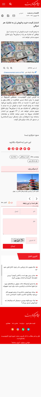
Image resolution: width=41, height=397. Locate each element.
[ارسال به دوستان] (13, 16)
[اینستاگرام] (18, 329)
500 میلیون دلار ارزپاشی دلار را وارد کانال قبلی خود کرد (20, 268)
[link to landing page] (32, 3)
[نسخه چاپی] (2, 16)
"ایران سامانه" (15, 343)
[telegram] (30, 148)
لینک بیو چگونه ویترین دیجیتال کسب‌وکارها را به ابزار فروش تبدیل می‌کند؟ (21, 301)
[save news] (8, 16)
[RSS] (12, 329)
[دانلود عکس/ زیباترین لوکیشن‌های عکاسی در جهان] (28, 182)
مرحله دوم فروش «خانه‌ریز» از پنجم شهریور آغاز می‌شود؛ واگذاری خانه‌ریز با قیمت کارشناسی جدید (21, 293)
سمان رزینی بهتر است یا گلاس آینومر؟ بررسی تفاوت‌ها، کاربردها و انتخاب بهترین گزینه (22, 276)
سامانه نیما (13, 157)
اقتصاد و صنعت (33, 13)
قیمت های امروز (30, 323)
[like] (12, 203)
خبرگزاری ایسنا (29, 135)
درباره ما (22, 323)
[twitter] (24, 148)
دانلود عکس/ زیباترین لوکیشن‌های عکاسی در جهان (26, 191)
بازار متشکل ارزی (33, 161)
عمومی (21, 13)
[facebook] (8, 148)
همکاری (8, 323)
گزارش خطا (4, 202)
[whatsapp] (20, 148)
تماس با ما (15, 323)
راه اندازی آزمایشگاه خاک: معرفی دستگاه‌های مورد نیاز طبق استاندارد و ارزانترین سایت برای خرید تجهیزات (20, 285)
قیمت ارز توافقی (24, 157)
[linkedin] (16, 148)
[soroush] (12, 148)
